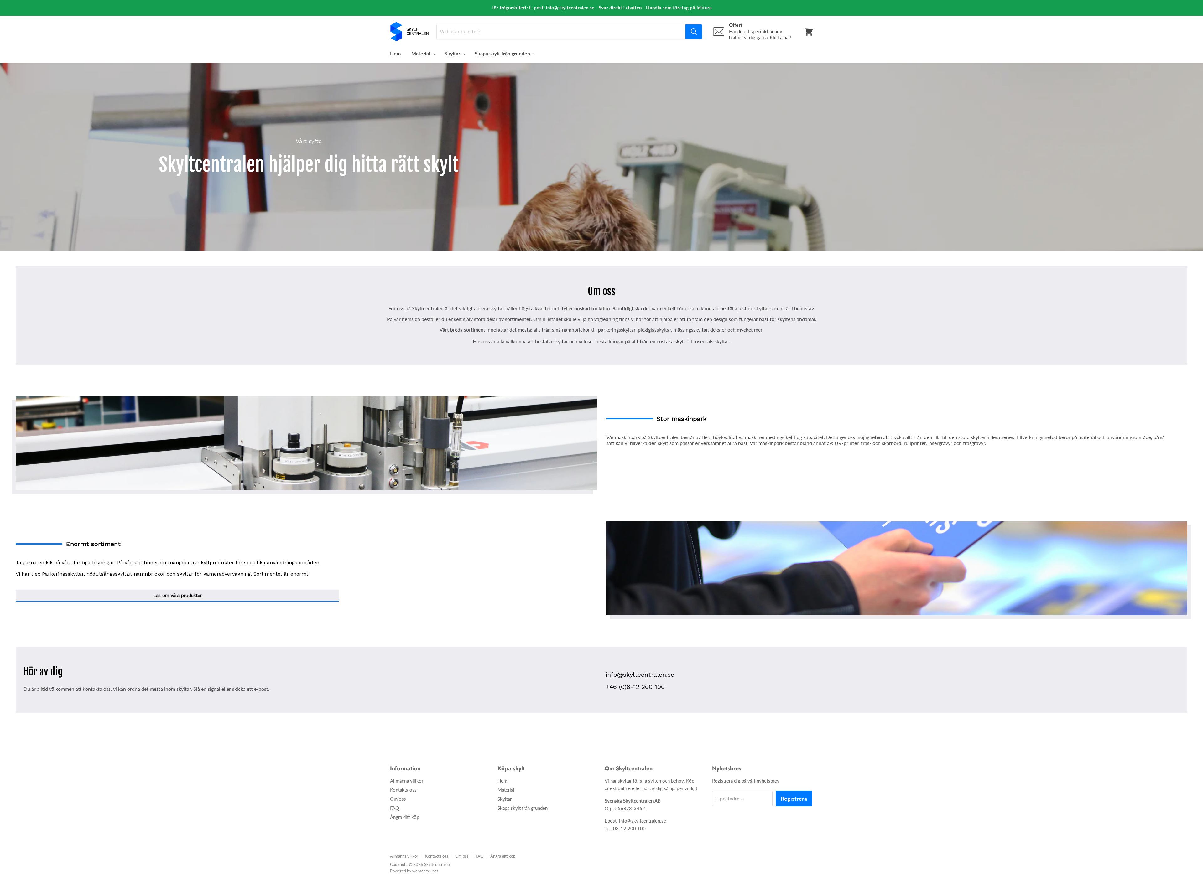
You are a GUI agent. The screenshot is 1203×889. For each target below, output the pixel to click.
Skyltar (453, 53)
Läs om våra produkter (177, 595)
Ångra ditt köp (404, 817)
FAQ (394, 808)
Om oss (398, 799)
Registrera (794, 798)
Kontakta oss (403, 790)
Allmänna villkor (406, 780)
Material (421, 53)
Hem (395, 53)
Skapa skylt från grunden (503, 53)
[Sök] (693, 31)
